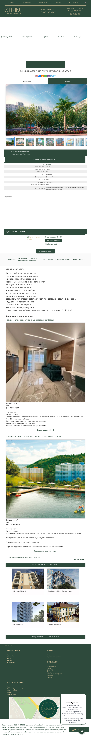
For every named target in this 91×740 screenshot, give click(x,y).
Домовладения (6, 37)
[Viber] (48, 76)
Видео (68, 81)
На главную (8, 645)
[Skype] (54, 76)
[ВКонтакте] (39, 76)
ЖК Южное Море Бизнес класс (60, 591)
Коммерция (76, 37)
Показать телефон (53, 240)
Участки (61, 37)
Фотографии (27, 81)
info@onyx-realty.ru (52, 244)
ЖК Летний (78, 559)
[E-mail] (36, 76)
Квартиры (45, 37)
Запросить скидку (45, 251)
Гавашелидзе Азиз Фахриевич (45, 551)
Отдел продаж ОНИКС (53, 237)
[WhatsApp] (45, 76)
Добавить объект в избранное (43, 159)
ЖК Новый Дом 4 (19, 591)
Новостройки (27, 37)
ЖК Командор (18, 624)
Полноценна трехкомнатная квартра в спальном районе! (33, 436)
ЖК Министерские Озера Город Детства (24, 557)
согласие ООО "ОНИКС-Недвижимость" (21, 725)
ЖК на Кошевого (54, 624)
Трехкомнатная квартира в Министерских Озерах (30, 320)
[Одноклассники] (42, 76)
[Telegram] (51, 76)
